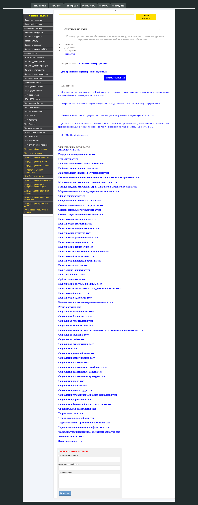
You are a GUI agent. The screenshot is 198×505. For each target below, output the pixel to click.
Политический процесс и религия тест (79, 260)
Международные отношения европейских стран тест (87, 182)
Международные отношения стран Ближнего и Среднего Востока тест (97, 186)
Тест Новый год (31, 137)
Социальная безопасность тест (75, 316)
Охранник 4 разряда (33, 20)
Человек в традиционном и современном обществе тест (89, 432)
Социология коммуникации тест (76, 358)
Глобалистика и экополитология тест (79, 168)
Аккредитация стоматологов (36, 166)
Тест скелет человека (33, 153)
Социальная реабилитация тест (76, 344)
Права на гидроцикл (33, 45)
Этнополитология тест (71, 436)
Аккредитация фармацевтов (36, 157)
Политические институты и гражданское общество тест (89, 288)
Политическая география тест (92, 63)
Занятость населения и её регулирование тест (83, 172)
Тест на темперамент (33, 112)
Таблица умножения (33, 91)
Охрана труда (30, 53)
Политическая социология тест (75, 242)
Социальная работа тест (72, 339)
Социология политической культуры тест (81, 376)
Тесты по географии (33, 128)
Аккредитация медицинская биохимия (36, 192)
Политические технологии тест (75, 246)
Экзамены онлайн (38, 15)
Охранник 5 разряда (33, 24)
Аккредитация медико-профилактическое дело (35, 185)
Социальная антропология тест (76, 311)
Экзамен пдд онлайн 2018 (35, 49)
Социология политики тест (73, 362)
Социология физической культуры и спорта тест (85, 404)
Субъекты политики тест (72, 279)
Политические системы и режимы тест (80, 283)
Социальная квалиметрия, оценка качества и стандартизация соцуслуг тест (100, 330)
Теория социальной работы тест (76, 418)
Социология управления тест (74, 399)
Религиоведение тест (69, 307)
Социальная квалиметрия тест (75, 325)
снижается (70, 54)
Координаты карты (32, 82)
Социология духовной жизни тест (77, 353)
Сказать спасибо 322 (115, 78)
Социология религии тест (72, 385)
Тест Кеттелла (30, 120)
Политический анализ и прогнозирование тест (84, 251)
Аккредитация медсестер (35, 162)
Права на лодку (31, 41)
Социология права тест (71, 381)
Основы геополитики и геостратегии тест (81, 205)
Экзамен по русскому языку (36, 74)
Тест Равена (29, 116)
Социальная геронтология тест (75, 320)
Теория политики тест (70, 413)
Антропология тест (69, 149)
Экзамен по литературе (34, 70)
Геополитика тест (68, 159)
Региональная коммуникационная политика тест (85, 302)
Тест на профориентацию (35, 149)
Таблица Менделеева (33, 87)
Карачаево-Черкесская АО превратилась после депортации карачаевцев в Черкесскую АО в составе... (108, 115)
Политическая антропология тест (77, 219)
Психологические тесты (34, 132)
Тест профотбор (31, 95)
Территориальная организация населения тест (84, 422)
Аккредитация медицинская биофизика (36, 198)
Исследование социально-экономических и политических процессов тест (98, 177)
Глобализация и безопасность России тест (81, 163)
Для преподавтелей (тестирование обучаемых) (84, 72)
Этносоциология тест (70, 441)
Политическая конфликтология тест (78, 228)
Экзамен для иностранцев (36, 66)
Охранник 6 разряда (33, 28)
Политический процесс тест (73, 293)
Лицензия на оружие (33, 32)
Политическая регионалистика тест (78, 237)
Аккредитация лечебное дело (37, 180)
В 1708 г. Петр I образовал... (74, 135)
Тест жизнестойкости (33, 103)
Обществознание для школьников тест (80, 200)
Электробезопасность (34, 57)
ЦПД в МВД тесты (32, 99)
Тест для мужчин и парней (35, 145)
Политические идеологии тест (75, 297)
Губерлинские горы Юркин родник (36, 211)
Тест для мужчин (31, 141)
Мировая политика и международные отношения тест (88, 191)
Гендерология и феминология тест (77, 154)
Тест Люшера (30, 124)
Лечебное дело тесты (34, 176)
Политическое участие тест (73, 265)
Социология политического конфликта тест (82, 367)
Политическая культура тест (74, 233)
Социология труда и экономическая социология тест (87, 395)
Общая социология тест (71, 196)
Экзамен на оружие (33, 37)
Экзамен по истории (33, 78)
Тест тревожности (32, 107)
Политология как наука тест (74, 270)
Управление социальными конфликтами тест (83, 427)
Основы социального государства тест (79, 209)
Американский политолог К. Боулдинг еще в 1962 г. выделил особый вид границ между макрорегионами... (111, 103)
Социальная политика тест (73, 334)
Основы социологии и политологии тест (80, 214)
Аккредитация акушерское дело (36, 204)
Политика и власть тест (71, 274)
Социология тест (67, 348)
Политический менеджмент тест (76, 256)
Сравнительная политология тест (77, 408)
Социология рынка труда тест (75, 390)
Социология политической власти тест (80, 371)
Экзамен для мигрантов (34, 62)
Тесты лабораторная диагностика (33, 171)
